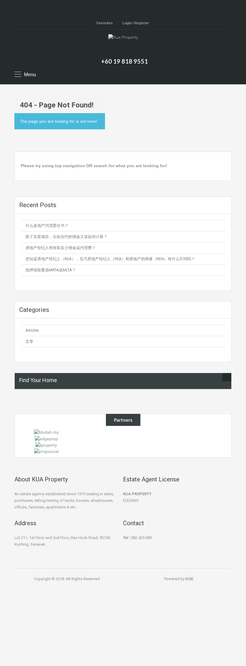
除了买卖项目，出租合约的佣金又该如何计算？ (66, 236)
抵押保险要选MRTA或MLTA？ (51, 270)
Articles (32, 330)
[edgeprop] (46, 438)
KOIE (189, 579)
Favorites (105, 23)
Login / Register (135, 23)
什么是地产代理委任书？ (47, 225)
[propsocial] (46, 451)
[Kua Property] (123, 44)
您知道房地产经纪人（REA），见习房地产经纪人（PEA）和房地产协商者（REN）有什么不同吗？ (110, 259)
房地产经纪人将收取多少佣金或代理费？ (61, 248)
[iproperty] (46, 444)
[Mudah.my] (46, 431)
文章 (29, 341)
